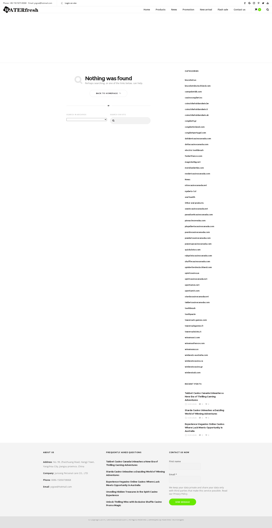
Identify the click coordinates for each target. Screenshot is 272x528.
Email (173, 474)
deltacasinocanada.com (196, 144)
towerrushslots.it (193, 331)
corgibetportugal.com (195, 133)
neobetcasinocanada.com (197, 173)
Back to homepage (107, 93)
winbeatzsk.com (192, 372)
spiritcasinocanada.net (196, 279)
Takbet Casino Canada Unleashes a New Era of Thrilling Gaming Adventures (204, 396)
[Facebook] (245, 3)
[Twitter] (263, 3)
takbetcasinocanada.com (197, 302)
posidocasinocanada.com (197, 232)
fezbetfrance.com (193, 156)
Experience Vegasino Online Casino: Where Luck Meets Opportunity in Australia (204, 427)
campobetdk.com (193, 91)
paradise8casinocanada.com (199, 214)
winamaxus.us (191, 349)
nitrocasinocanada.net (196, 185)
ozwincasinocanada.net (196, 209)
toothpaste (190, 314)
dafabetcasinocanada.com (198, 138)
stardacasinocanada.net (197, 296)
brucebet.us (190, 80)
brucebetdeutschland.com (198, 86)
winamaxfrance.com (194, 343)
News (187, 179)
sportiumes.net (192, 285)
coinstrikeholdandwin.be (197, 103)
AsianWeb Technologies (173, 519)
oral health (190, 197)
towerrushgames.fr (194, 326)
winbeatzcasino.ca (194, 361)
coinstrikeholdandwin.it (196, 109)
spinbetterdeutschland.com (198, 267)
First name (175, 461)
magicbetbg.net (192, 162)
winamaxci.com (192, 337)
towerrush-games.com (196, 320)
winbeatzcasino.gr (194, 367)
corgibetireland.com (194, 127)
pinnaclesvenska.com (195, 220)
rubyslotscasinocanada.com (198, 255)
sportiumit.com (192, 291)
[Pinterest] (258, 3)
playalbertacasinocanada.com (199, 226)
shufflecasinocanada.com (197, 261)
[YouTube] (267, 3)
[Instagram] (254, 3)
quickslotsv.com (193, 249)
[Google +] (249, 3)
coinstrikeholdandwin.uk (197, 115)
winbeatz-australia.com (196, 355)
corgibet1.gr (190, 121)
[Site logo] (20, 9)
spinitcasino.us (192, 273)
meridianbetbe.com (194, 168)
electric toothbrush (194, 150)
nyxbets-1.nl (190, 191)
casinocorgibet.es (193, 97)
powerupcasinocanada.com (198, 244)
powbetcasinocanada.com (197, 238)
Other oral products (194, 203)
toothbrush (190, 308)
